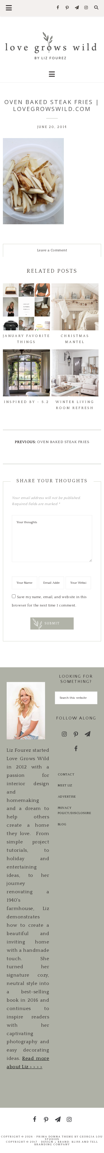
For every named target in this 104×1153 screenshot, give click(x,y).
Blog (62, 824)
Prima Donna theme (54, 1136)
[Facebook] (58, 8)
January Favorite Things (26, 339)
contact (66, 774)
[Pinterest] (67, 8)
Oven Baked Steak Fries (63, 442)
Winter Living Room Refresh (74, 405)
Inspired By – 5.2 (26, 402)
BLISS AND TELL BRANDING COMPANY (66, 1143)
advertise (67, 796)
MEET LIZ (65, 785)
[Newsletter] (76, 8)
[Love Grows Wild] (52, 45)
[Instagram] (86, 8)
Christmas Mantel (75, 339)
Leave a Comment (52, 250)
